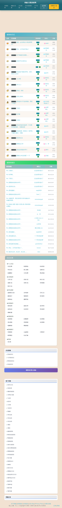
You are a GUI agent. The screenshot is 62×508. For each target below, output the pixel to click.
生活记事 (10, 266)
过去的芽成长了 (38, 170)
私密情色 (26, 266)
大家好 (18, 120)
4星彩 (8, 428)
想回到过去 (19, 138)
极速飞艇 (9, 487)
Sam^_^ (38, 194)
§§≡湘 (39, 210)
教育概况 (10, 335)
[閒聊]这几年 (19, 143)
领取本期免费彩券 (31, 375)
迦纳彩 (9, 464)
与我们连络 (48, 503)
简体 (58, 505)
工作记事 (26, 273)
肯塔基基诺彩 (10, 454)
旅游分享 (26, 305)
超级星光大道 (11, 292)
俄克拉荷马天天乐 (11, 474)
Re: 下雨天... (10, 178)
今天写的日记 (10, 357)
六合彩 (9, 398)
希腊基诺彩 (10, 438)
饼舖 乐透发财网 (30, 2)
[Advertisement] (31, 19)
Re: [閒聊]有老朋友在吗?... (13, 182)
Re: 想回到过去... (11, 186)
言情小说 (26, 282)
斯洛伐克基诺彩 (11, 434)
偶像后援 (10, 312)
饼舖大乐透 (13, 6)
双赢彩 (9, 411)
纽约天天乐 (10, 467)
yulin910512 (38, 244)
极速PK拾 (9, 481)
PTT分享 (36, 6)
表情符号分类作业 (21, 61)
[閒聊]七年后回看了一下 (23, 155)
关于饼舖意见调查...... (22, 55)
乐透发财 (6, 6)
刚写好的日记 (10, 361)
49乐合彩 (9, 421)
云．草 (39, 214)
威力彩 (9, 401)
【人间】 (18, 78)
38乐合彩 (9, 414)
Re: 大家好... (10, 170)
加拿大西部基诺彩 (11, 448)
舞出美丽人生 (39, 228)
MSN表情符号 (28, 6)
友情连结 (25, 503)
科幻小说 (42, 279)
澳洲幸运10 (10, 461)
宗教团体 (10, 332)
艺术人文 (42, 292)
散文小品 (10, 286)
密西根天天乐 (10, 471)
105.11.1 (18, 84)
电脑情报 (10, 325)
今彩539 (9, 408)
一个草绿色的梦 (38, 236)
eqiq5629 (38, 190)
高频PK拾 (9, 484)
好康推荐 (26, 319)
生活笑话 (26, 309)
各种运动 (10, 309)
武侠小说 (26, 279)
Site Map (31, 503)
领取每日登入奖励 (31, 370)
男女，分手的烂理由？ (22, 49)
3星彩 (8, 424)
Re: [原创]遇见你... (11, 236)
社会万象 (26, 335)
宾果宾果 (9, 388)
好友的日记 (10, 364)
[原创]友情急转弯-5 (21, 149)
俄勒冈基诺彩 (10, 391)
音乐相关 (42, 296)
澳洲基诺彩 (10, 441)
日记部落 (20, 6)
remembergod (39, 199)
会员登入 (44, 6)
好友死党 (42, 266)
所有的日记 (10, 354)
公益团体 (26, 332)
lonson (39, 248)
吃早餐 (18, 114)
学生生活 (10, 269)
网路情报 (26, 325)
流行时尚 (42, 305)
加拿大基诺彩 (10, 444)
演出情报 (10, 322)
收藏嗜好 (10, 273)
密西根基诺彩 (10, 451)
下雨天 (18, 108)
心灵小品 (10, 279)
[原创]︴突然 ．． (21, 90)
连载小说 (10, 282)
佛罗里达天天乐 (11, 477)
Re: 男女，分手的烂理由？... (14, 248)
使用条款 (19, 503)
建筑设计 (10, 296)
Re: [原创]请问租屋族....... (13, 244)
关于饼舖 (13, 503)
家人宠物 (26, 269)
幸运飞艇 (9, 458)
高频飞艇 (9, 491)
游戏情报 (10, 319)
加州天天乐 (10, 384)
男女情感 (42, 273)
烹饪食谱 (42, 309)
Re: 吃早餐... (10, 174)
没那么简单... (20, 96)
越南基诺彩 (10, 431)
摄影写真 (26, 299)
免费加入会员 (54, 6)
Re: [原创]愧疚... (11, 190)
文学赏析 (26, 292)
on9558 (39, 224)
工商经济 (42, 332)
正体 (54, 505)
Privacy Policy (39, 503)
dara (38, 252)
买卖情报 (26, 322)
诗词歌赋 (42, 282)
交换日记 (42, 269)
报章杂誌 (10, 299)
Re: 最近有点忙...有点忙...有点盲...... (16, 252)
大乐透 (9, 404)
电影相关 (26, 296)
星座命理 (10, 305)
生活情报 (42, 319)
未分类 (9, 341)
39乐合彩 (9, 418)
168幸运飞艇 (10, 394)
